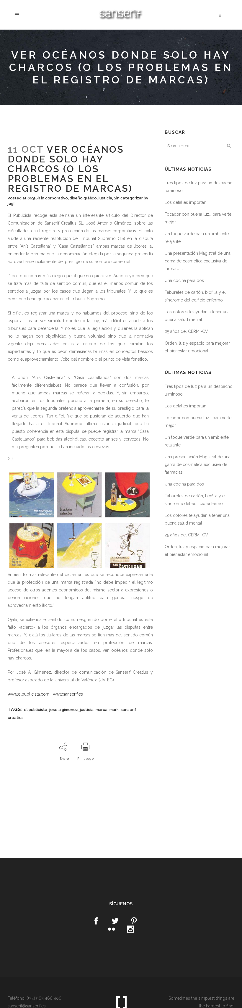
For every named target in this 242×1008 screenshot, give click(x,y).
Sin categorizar (128, 198)
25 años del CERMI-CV (186, 331)
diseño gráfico (83, 198)
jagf (11, 203)
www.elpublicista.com (29, 694)
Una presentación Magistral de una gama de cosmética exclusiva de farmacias (197, 261)
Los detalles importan (185, 202)
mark (114, 709)
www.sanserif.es (68, 694)
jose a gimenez (63, 709)
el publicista (35, 709)
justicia (105, 198)
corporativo (56, 198)
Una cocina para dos (184, 280)
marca (101, 709)
